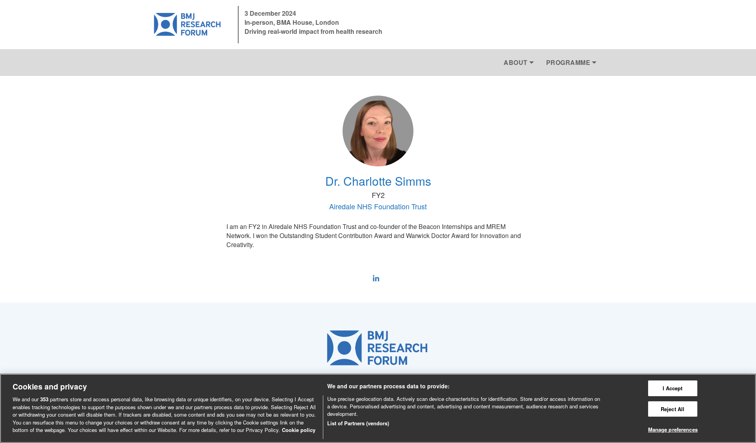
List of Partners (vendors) (358, 423)
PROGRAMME (568, 62)
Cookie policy (298, 430)
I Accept (673, 388)
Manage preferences (673, 430)
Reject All (672, 409)
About (516, 62)
